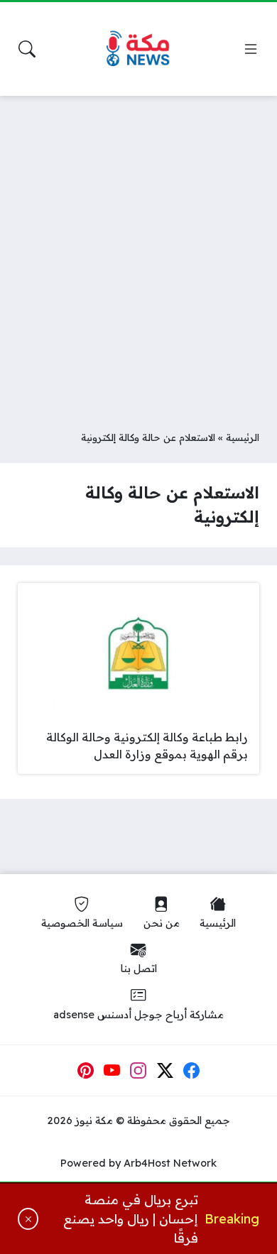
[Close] (28, 1218)
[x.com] (165, 1070)
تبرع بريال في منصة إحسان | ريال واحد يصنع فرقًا (130, 1218)
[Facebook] (191, 1070)
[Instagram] (138, 1070)
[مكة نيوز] (138, 49)
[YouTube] (112, 1070)
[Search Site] (27, 49)
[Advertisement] (138, 252)
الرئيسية (242, 437)
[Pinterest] (85, 1070)
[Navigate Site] (251, 49)
